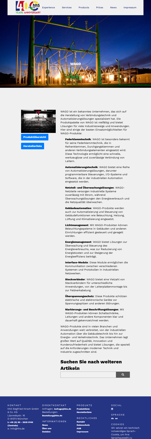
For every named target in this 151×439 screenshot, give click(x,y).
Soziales (46, 431)
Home (31, 7)
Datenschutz (83, 425)
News (113, 7)
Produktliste (83, 409)
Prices (99, 7)
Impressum (130, 7)
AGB (79, 428)
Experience (48, 7)
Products (84, 7)
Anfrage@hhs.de (62, 409)
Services (67, 7)
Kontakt (81, 422)
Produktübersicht (34, 137)
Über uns (46, 428)
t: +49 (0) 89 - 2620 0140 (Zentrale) (20, 424)
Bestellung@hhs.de (52, 415)
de (112, 418)
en (116, 418)
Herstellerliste (32, 146)
